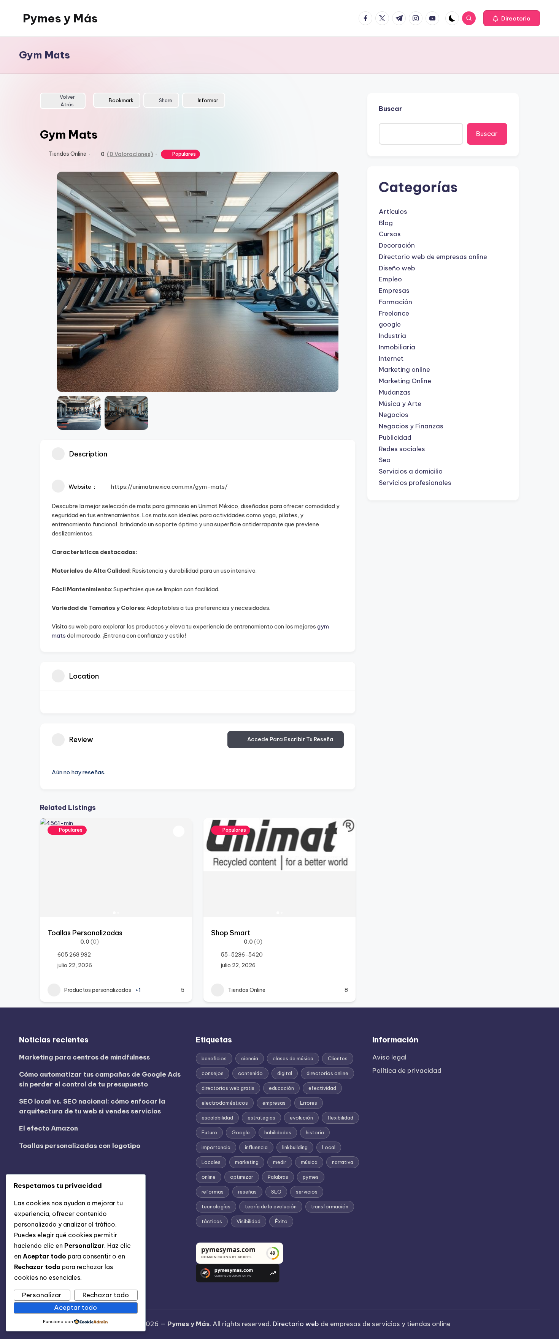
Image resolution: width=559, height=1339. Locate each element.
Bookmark (121, 100)
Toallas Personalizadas (85, 932)
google (390, 324)
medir (279, 1162)
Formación (395, 302)
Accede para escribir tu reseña (290, 739)
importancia (216, 1147)
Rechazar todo (106, 1295)
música (309, 1162)
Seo (385, 460)
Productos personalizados (97, 990)
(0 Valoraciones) (130, 154)
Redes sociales (402, 449)
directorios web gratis (228, 1088)
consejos (213, 1073)
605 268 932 (74, 954)
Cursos (390, 234)
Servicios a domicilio (411, 471)
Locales (211, 1162)
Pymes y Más (60, 18)
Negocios (393, 415)
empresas (274, 1103)
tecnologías (216, 1206)
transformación (329, 1206)
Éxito (281, 1221)
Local (328, 1147)
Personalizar (42, 1295)
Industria (392, 336)
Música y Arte (400, 403)
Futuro (209, 1132)
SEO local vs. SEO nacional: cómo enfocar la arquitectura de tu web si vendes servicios (92, 1106)
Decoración (397, 245)
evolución (301, 1118)
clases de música (293, 1058)
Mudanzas (395, 392)
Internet (391, 358)
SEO (276, 1192)
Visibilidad (248, 1221)
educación (281, 1088)
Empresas (394, 290)
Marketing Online (405, 381)
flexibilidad (340, 1118)
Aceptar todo (75, 1307)
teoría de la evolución (271, 1206)
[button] (511, 18)
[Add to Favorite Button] (178, 831)
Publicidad (395, 437)
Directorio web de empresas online (433, 257)
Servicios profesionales (415, 482)
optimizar (241, 1177)
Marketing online (404, 369)
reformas (213, 1192)
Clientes (338, 1058)
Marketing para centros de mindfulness (84, 1057)
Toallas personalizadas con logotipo (79, 1146)
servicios (307, 1192)
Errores (308, 1103)
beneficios (214, 1058)
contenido (250, 1073)
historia (315, 1132)
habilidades (277, 1132)
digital (284, 1073)
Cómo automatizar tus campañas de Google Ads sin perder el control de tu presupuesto (100, 1079)
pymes (311, 1177)
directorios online (327, 1073)
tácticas (212, 1221)
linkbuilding (295, 1147)
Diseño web (397, 268)
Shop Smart (230, 932)
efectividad (322, 1088)
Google (241, 1132)
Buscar (390, 108)
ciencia (249, 1058)
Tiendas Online (67, 153)
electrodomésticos (225, 1103)
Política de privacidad (406, 1070)
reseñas (247, 1192)
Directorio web (296, 1324)
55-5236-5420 (242, 954)
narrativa (342, 1162)
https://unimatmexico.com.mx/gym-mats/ (169, 486)
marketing (247, 1162)
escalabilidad (217, 1118)
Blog (386, 223)
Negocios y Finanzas (411, 426)
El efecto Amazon (48, 1128)
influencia (256, 1147)
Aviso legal (389, 1057)
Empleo (390, 279)
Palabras (278, 1177)
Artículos (393, 211)
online (209, 1177)
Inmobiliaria (397, 347)
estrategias (261, 1118)
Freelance (394, 313)
